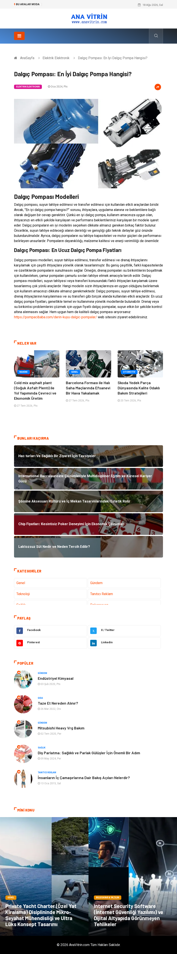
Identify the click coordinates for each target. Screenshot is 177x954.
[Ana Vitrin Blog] (88, 18)
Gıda (40, 698)
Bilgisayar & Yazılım (107, 897)
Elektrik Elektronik (56, 58)
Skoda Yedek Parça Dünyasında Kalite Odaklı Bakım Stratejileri (139, 387)
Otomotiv (129, 372)
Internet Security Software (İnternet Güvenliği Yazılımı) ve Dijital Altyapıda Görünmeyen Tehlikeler (128, 915)
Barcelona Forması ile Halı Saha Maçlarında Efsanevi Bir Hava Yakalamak (88, 387)
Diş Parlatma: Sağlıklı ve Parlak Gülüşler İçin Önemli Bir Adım (89, 752)
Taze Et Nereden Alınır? (58, 703)
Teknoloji (23, 594)
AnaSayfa (27, 58)
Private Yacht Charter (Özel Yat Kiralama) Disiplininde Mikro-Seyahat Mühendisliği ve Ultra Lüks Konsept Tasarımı (40, 915)
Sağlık (41, 747)
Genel (74, 372)
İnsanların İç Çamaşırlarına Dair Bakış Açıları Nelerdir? (84, 777)
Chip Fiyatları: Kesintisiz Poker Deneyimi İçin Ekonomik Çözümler (85, 4)
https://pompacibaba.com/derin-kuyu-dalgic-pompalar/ (55, 317)
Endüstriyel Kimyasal (55, 678)
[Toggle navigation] (19, 36)
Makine (23, 372)
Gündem (96, 583)
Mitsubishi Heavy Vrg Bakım (61, 728)
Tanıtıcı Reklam (101, 594)
